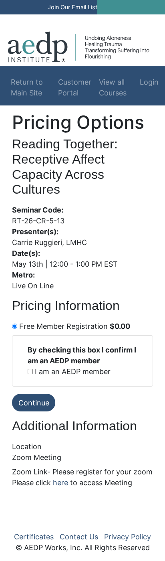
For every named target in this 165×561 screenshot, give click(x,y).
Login (146, 82)
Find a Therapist (66, 19)
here (60, 482)
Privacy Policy (127, 537)
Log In (119, 19)
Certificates (34, 537)
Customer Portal (74, 87)
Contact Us (79, 537)
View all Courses (113, 87)
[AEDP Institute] (78, 46)
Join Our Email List (72, 7)
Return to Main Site (27, 87)
